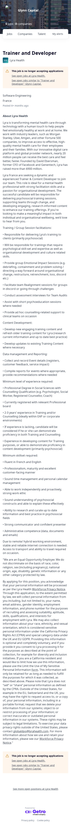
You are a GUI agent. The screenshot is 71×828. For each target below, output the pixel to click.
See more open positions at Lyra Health (35, 788)
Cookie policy (43, 820)
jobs (9, 34)
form (35, 670)
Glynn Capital (28, 10)
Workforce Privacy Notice (48, 589)
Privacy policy (27, 820)
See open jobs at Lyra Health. (28, 75)
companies (25, 34)
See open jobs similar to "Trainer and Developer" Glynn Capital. (33, 82)
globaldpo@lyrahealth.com (30, 731)
